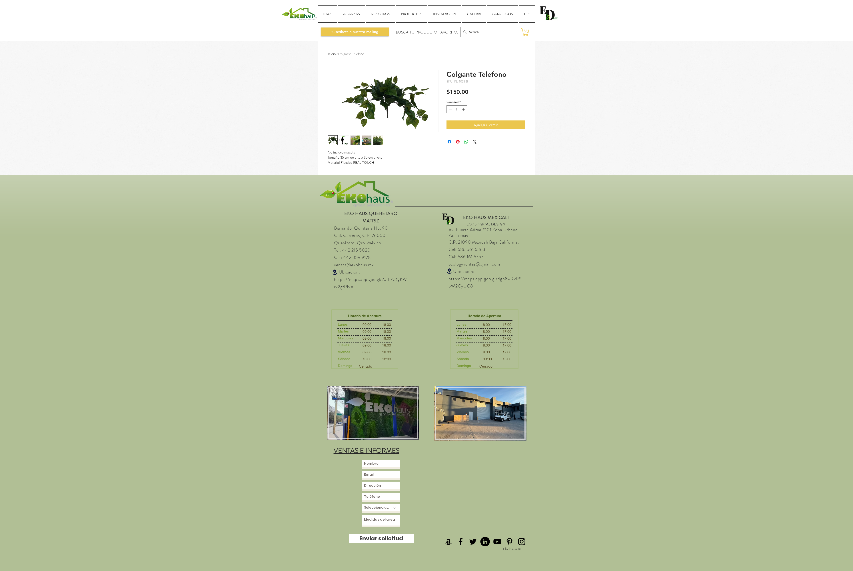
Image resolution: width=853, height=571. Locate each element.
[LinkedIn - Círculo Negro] (485, 541)
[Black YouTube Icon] (497, 541)
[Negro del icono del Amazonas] (448, 541)
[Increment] (463, 109)
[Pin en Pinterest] (457, 141)
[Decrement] (449, 109)
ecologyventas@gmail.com (474, 264)
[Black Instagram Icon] (521, 541)
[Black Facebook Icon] (460, 541)
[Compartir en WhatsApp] (466, 141)
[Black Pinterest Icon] (509, 541)
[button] (355, 32)
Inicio (332, 53)
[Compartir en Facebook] (449, 141)
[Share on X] (474, 141)
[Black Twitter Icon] (473, 541)
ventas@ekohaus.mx (354, 265)
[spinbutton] (456, 109)
